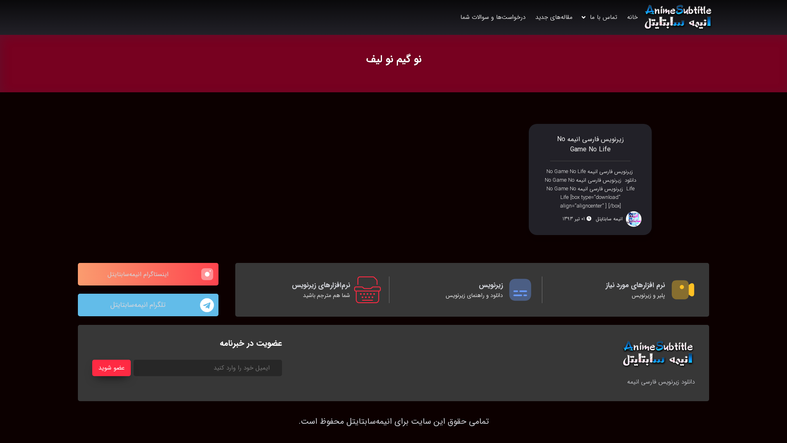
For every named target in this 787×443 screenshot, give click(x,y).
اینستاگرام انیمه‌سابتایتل (137, 274)
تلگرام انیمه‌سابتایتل (138, 305)
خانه (632, 17)
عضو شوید (111, 368)
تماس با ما (603, 17)
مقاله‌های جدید (554, 17)
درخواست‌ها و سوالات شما (492, 17)
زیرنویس (491, 285)
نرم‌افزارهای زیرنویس (321, 285)
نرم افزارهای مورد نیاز (635, 285)
